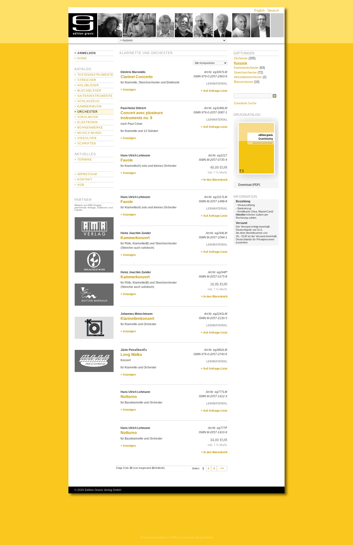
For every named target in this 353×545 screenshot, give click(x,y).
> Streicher (85, 80)
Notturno (129, 397)
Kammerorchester (246, 67)
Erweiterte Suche (245, 103)
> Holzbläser (86, 85)
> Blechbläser (87, 90)
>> (222, 468)
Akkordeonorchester (248, 77)
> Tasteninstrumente (93, 74)
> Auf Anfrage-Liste (214, 91)
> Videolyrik (85, 138)
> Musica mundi (88, 133)
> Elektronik (86, 122)
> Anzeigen (128, 89)
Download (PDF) (249, 184)
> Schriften (85, 143)
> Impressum (85, 174)
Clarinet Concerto (137, 77)
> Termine (83, 159)
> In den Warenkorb (214, 179)
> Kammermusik (88, 106)
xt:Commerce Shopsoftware (195, 537)
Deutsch (273, 10)
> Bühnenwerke (88, 127)
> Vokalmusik (86, 117)
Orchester (241, 58)
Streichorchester (245, 72)
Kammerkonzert (135, 238)
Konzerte (240, 63)
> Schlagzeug (87, 101)
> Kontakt (83, 179)
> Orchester (86, 111)
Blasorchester (243, 82)
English (259, 10)
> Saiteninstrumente (93, 96)
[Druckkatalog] (256, 180)
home (82, 25)
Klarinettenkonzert (137, 318)
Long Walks (131, 355)
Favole (127, 160)
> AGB (79, 184)
